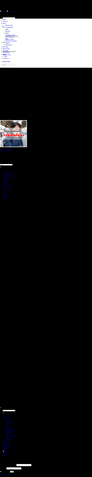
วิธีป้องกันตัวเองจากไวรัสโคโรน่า (7, 150)
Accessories (8, 45)
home (4, 19)
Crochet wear (6, 179)
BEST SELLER (9, 25)
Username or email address (8, 465)
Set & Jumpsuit (9, 37)
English (5, 54)
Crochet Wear (9, 27)
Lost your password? (5, 475)
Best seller (6, 173)
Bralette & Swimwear (11, 41)
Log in (12, 471)
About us (5, 21)
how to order (6, 443)
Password (3, 468)
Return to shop (9, 39)
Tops (4, 195)
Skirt (6, 39)
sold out (5, 193)
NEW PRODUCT (7, 185)
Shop (4, 23)
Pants (4, 187)
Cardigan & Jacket (10, 35)
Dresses (5, 181)
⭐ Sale (5, 56)
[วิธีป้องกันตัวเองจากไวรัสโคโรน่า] (13, 146)
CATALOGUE (6, 52)
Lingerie (7, 43)
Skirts (4, 191)
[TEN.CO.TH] (7, 11)
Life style (5, 441)
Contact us (6, 58)
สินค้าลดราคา (6, 197)
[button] (3, 27)
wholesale (5, 51)
